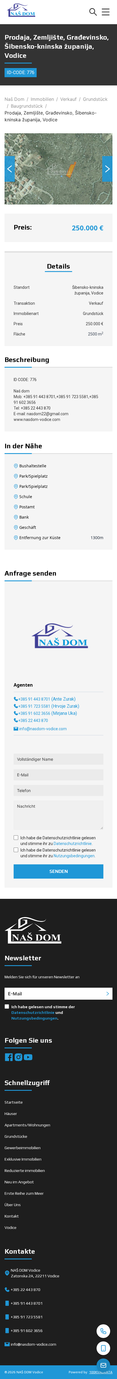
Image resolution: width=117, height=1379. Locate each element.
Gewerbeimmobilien (23, 1147)
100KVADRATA (100, 1372)
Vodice (10, 1227)
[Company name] (21, 12)
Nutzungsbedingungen (74, 856)
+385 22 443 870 (33, 720)
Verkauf (68, 99)
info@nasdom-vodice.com (43, 729)
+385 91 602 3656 (34, 713)
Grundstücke (16, 1136)
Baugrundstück (27, 106)
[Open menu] (105, 12)
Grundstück (95, 99)
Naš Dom (14, 99)
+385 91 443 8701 (34, 699)
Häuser (11, 1113)
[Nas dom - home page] (33, 931)
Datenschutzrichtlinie (73, 843)
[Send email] (103, 1365)
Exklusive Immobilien (23, 1159)
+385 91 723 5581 (34, 706)
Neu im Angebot (19, 1182)
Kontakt (12, 1216)
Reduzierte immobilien (25, 1170)
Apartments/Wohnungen (27, 1125)
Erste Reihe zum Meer (24, 1193)
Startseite (14, 1102)
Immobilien (42, 99)
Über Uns (13, 1204)
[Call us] (103, 1331)
